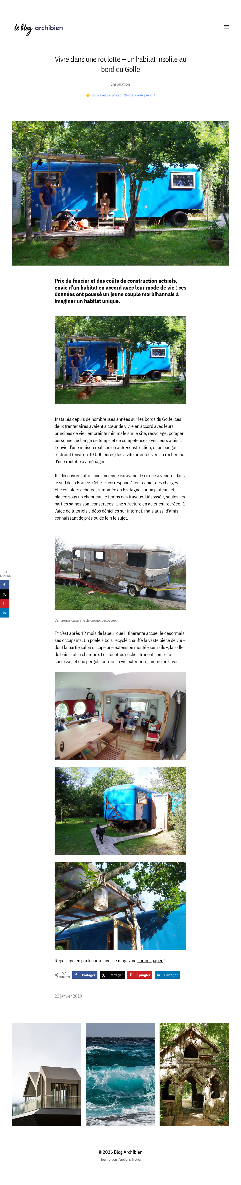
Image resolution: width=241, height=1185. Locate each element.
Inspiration (120, 84)
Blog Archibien (128, 1152)
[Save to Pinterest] (4, 603)
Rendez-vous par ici (138, 95)
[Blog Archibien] (111, 27)
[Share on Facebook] (4, 584)
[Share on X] (4, 594)
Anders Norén (130, 1159)
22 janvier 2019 (68, 996)
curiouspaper (150, 960)
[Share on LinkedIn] (4, 612)
